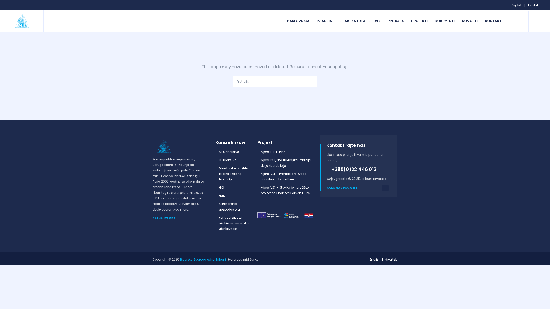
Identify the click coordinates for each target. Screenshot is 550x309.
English (517, 5)
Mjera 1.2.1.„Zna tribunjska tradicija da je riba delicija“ (286, 163)
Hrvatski (533, 5)
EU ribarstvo (228, 160)
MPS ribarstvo (229, 152)
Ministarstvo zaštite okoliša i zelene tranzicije (233, 174)
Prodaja (396, 21)
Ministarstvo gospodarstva (229, 207)
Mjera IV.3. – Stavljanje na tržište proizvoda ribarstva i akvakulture (285, 190)
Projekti (419, 21)
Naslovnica (298, 21)
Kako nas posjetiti (342, 188)
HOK (222, 187)
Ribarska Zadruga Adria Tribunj (203, 259)
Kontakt (493, 21)
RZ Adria (324, 21)
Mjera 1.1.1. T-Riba (273, 152)
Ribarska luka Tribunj (359, 21)
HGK (222, 196)
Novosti (470, 21)
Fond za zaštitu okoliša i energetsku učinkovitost (234, 223)
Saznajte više (164, 218)
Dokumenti (445, 21)
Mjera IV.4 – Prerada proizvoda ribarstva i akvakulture (284, 177)
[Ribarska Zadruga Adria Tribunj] (22, 21)
